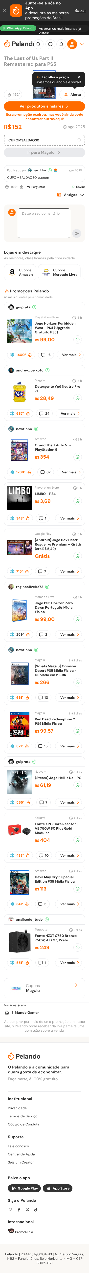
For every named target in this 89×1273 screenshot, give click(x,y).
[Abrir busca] (39, 44)
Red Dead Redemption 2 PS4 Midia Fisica (55, 721)
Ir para (41, 152)
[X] (29, 1210)
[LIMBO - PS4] (19, 508)
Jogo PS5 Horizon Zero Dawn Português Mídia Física (54, 607)
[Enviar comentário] (76, 233)
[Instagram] (12, 1210)
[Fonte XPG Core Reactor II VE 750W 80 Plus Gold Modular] (19, 842)
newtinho (39, 170)
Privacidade (17, 1108)
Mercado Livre (44, 597)
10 (46, 697)
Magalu (40, 380)
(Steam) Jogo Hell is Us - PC (58, 778)
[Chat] (50, 44)
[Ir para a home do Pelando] (20, 44)
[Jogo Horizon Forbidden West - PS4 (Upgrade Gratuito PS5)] (19, 341)
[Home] (7, 1012)
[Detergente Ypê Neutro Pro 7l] (19, 402)
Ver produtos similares (42, 106)
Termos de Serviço (22, 1116)
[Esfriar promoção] (7, 187)
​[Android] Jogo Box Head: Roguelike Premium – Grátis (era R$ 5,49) (58, 544)
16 (49, 355)
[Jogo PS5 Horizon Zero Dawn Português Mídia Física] (19, 621)
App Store (61, 1188)
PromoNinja (23, 1232)
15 (46, 746)
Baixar (80, 10)
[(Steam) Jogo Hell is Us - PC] (19, 792)
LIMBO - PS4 (45, 494)
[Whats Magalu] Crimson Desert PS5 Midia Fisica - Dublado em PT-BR (55, 670)
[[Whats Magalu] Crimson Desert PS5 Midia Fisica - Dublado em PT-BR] (19, 684)
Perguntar (38, 187)
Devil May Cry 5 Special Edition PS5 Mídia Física (55, 879)
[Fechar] (5, 10)
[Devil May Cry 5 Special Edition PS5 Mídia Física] (19, 893)
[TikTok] (37, 1210)
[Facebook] (20, 1210)
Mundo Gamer (27, 1012)
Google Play (28, 1188)
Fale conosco (18, 1146)
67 (48, 472)
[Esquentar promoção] (21, 187)
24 (47, 413)
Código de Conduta (23, 1124)
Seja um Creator (21, 1162)
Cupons (33, 988)
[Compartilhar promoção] (77, 339)
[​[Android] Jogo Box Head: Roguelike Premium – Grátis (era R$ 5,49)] (19, 558)
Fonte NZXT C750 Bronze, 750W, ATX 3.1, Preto (56, 937)
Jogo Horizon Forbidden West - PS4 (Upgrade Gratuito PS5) (55, 327)
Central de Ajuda (21, 1154)
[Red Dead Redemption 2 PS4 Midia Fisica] (19, 735)
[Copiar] (79, 140)
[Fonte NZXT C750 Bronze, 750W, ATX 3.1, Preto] (19, 952)
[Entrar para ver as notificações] (61, 44)
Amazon (40, 439)
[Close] (79, 77)
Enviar (80, 187)
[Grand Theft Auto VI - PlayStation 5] (19, 461)
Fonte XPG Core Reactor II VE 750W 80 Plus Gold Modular (57, 828)
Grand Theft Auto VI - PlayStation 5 (53, 447)
